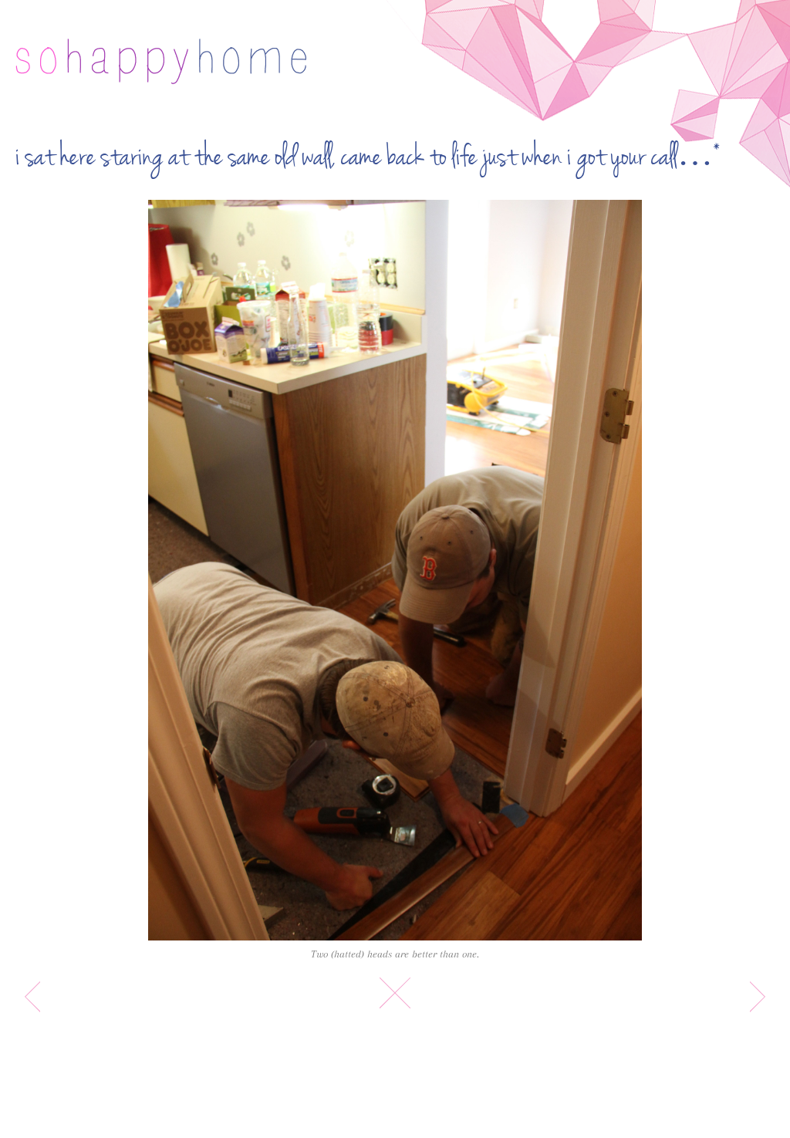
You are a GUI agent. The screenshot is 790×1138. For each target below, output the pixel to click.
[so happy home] (160, 61)
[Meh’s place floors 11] (395, 570)
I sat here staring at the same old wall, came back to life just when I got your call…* (368, 157)
